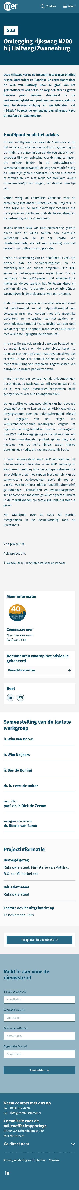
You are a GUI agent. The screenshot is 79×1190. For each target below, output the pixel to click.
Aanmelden (37, 1070)
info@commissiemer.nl (25, 1113)
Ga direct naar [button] (16, 1144)
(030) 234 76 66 (29, 639)
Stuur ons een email (34, 635)
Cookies (54, 1160)
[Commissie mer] (11, 6)
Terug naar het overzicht (37, 940)
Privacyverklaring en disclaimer (25, 1160)
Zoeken (48, 7)
